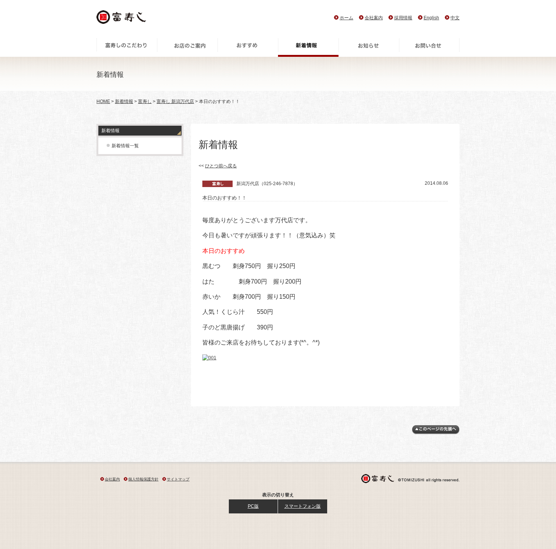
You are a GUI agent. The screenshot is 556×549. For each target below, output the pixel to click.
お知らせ (369, 47)
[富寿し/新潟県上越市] (122, 19)
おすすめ (247, 47)
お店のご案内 (187, 47)
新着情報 (308, 47)
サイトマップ (178, 479)
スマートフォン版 (302, 506)
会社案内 (374, 17)
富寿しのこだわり (126, 47)
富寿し (145, 101)
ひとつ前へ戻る (221, 165)
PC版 (253, 506)
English (431, 17)
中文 (455, 17)
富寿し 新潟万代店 (175, 101)
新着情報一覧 (125, 145)
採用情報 (403, 17)
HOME (103, 101)
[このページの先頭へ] (436, 432)
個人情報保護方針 (143, 479)
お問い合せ (429, 47)
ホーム (346, 17)
